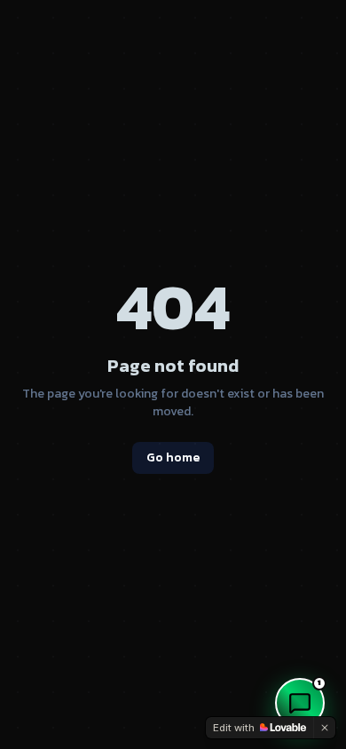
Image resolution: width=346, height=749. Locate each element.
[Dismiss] (324, 727)
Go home (173, 457)
